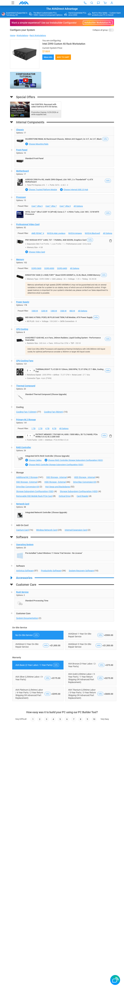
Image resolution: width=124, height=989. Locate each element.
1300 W (54, 311)
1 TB (33, 428)
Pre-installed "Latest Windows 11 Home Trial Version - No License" (53, 553)
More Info (48, 57)
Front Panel (21, 150)
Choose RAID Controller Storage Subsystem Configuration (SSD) (56, 464)
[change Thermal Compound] (64, 392)
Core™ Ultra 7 (51, 206)
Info (105, 139)
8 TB (54, 428)
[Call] (85, 3)
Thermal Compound (25, 386)
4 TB (47, 428)
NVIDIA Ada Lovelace (56, 233)
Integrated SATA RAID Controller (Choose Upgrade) (47, 456)
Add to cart (63, 57)
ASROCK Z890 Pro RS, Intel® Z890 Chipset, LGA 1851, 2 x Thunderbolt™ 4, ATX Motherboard (59, 180)
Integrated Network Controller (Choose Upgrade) (46, 512)
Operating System (24, 544)
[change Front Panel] (64, 156)
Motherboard (22, 171)
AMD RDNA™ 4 (37, 233)
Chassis (20, 129)
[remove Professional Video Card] (110, 241)
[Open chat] (98, 3)
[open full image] (25, 54)
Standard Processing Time (36, 600)
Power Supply (22, 302)
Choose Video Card (37, 252)
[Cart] (105, 3)
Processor (21, 197)
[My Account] (111, 3)
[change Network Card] (64, 510)
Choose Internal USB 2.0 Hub (76, 189)
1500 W (63, 311)
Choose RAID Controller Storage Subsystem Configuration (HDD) (75, 460)
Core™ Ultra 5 (36, 206)
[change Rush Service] (64, 599)
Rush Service (22, 592)
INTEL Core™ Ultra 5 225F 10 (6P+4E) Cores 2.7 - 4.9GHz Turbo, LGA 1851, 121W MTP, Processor (62, 213)
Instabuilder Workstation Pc (97, 22)
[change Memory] (64, 277)
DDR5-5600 (36, 268)
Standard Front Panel (34, 158)
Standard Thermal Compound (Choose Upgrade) (46, 394)
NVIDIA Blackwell (92, 233)
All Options (78, 206)
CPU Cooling (22, 329)
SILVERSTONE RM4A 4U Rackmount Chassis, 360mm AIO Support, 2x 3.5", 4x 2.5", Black (63, 139)
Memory (20, 259)
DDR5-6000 (49, 268)
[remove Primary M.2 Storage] (110, 436)
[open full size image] (20, 141)
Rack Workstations (38, 35)
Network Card (22, 504)
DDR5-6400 (62, 268)
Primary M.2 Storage (26, 419)
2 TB (40, 428)
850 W (72, 311)
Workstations (22, 35)
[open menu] (13, 3)
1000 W (34, 311)
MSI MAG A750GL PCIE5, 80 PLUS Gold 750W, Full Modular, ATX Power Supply (58, 317)
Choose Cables (35, 460)
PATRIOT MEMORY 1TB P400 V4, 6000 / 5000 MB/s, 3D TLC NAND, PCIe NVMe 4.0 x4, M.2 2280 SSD (67, 435)
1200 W (44, 311)
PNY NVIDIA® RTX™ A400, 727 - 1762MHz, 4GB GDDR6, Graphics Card (55, 240)
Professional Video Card (27, 224)
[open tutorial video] (25, 80)
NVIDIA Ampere (75, 233)
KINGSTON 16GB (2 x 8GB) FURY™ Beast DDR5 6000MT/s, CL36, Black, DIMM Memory (62, 275)
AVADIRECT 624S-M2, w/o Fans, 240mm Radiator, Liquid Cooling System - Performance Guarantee (63, 339)
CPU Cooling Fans (24, 360)
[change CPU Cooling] (64, 341)
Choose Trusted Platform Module (43, 189)
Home (12, 35)
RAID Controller (23, 447)
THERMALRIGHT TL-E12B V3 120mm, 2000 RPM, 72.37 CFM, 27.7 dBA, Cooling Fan (69, 370)
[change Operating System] (64, 551)
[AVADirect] (24, 3)
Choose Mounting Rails (38, 144)
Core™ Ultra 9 (65, 206)
